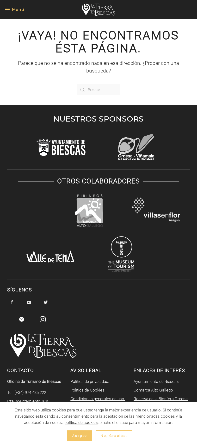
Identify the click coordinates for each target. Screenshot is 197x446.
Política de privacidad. (89, 381)
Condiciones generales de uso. (97, 398)
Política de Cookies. (87, 390)
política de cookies (81, 422)
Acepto (79, 436)
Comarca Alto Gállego (153, 390)
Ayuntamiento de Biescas (156, 381)
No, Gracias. (114, 436)
